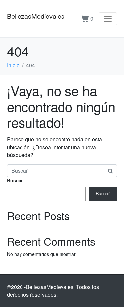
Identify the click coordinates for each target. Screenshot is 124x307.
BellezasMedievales (35, 16)
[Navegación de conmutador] (108, 18)
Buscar (15, 180)
